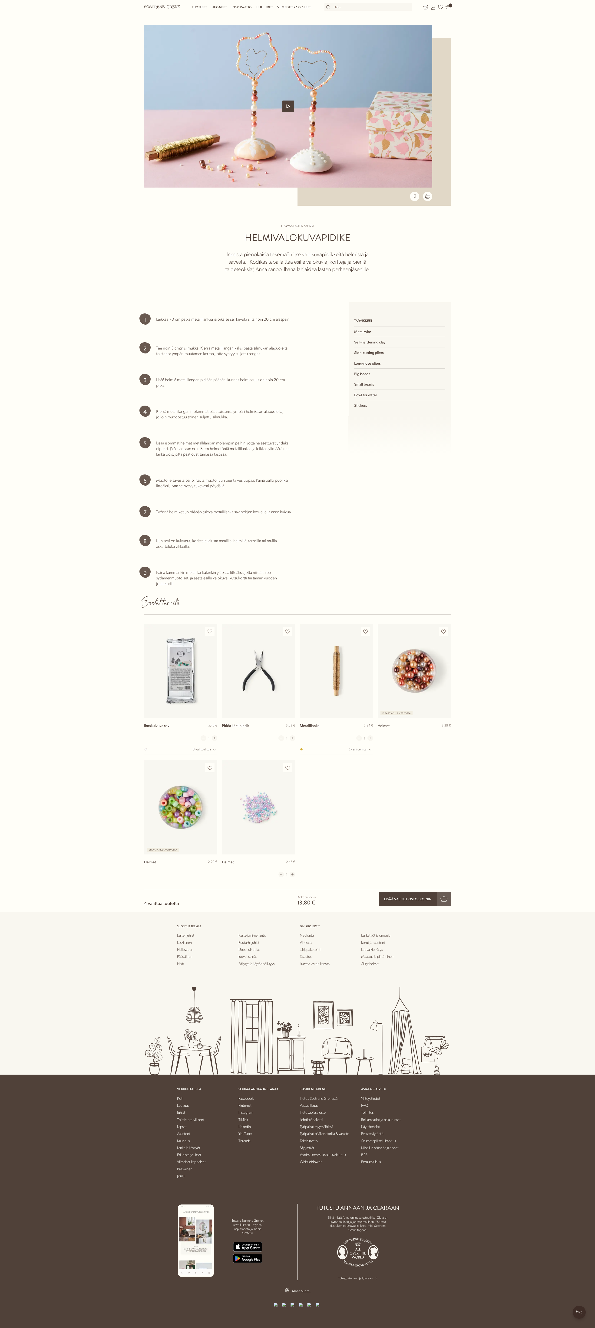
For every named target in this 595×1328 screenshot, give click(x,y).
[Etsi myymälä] (426, 7)
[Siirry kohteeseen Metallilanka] (336, 671)
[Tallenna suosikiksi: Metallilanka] (365, 631)
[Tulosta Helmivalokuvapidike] (427, 196)
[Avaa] (288, 106)
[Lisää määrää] (214, 738)
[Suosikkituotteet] (440, 7)
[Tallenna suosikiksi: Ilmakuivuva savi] (210, 631)
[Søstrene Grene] (162, 7)
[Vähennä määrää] (203, 738)
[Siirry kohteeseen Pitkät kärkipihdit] (258, 671)
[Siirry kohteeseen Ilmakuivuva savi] (180, 671)
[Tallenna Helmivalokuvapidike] (414, 196)
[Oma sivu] (433, 7)
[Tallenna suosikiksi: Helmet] (443, 631)
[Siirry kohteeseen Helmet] (414, 671)
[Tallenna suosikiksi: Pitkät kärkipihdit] (287, 631)
